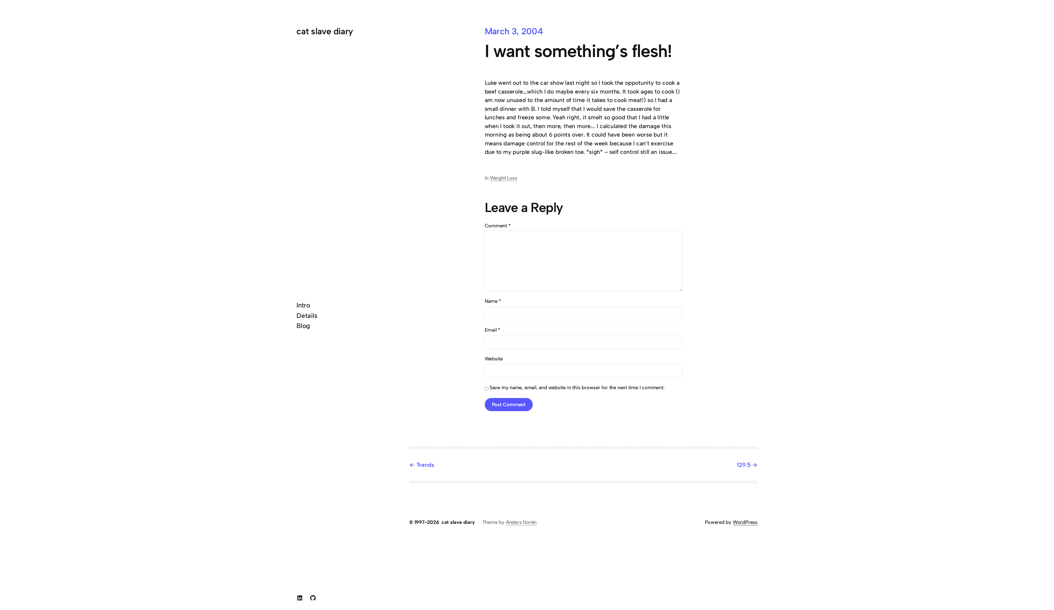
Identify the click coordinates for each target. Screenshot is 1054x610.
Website (494, 359)
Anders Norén (521, 522)
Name (493, 301)
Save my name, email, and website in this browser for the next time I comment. (577, 388)
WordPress (745, 522)
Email (493, 330)
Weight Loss (503, 178)
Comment (498, 226)
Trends (425, 464)
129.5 (743, 464)
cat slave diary (324, 31)
